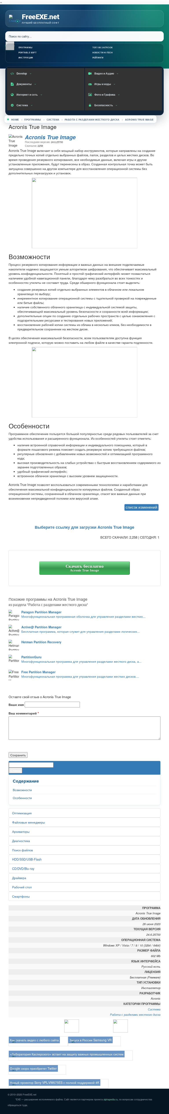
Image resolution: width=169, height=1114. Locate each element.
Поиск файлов (22, 850)
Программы (25, 47)
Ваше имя (16, 704)
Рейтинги (97, 57)
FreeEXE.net (40, 17)
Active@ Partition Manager (41, 627)
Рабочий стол (22, 887)
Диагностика (21, 841)
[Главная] (15, 18)
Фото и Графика (104, 95)
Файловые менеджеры (28, 822)
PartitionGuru (31, 657)
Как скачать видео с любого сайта (34, 1040)
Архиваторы (20, 831)
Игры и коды (102, 84)
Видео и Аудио (104, 73)
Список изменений (141, 507)
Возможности (22, 790)
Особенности (22, 798)
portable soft (27, 52)
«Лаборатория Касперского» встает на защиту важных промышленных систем (66, 1054)
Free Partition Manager (38, 672)
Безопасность (103, 105)
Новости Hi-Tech (102, 52)
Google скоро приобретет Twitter (33, 1068)
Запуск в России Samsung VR (90, 1040)
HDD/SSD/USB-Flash (27, 859)
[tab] (138, 507)
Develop (22, 73)
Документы (24, 84)
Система (22, 105)
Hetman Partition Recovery (41, 642)
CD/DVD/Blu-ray (23, 868)
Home (15, 119)
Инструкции (25, 57)
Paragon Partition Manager (41, 612)
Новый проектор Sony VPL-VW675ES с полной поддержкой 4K (54, 1082)
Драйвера (19, 878)
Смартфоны (21, 896)
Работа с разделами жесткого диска (92, 119)
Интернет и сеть (27, 95)
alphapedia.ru (110, 1099)
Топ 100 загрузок (102, 47)
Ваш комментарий (24, 713)
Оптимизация (22, 813)
